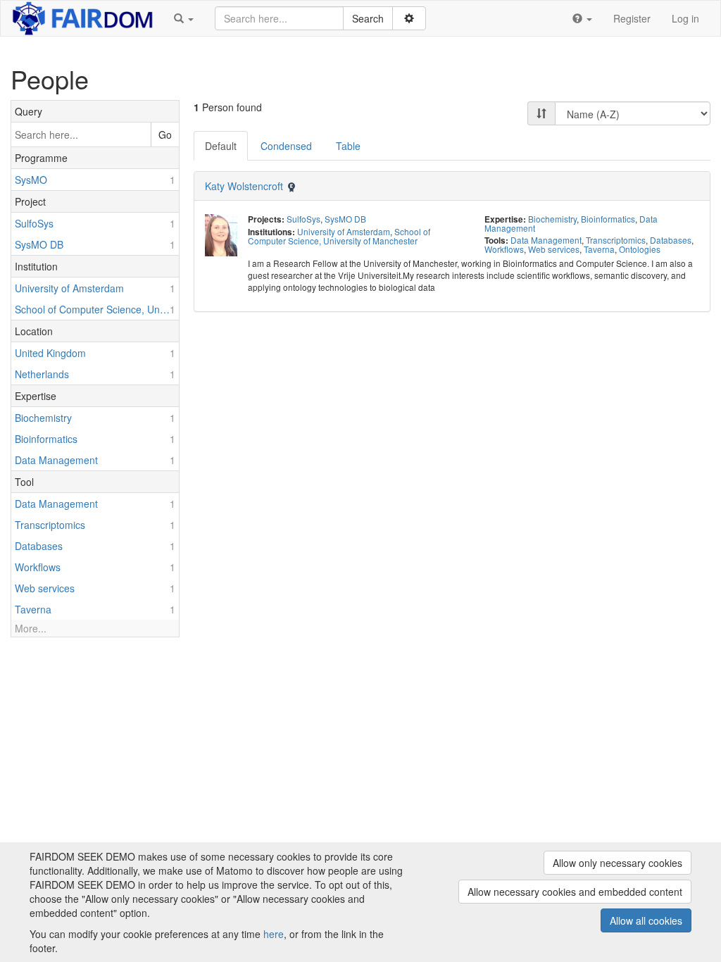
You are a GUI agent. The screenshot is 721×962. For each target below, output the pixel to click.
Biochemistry (552, 219)
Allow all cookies (646, 920)
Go (165, 134)
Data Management (546, 240)
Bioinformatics (608, 219)
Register (632, 18)
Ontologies (639, 249)
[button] (183, 18)
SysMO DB (345, 219)
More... (30, 628)
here (273, 934)
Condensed (286, 146)
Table (348, 146)
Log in (685, 18)
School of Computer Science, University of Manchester (339, 235)
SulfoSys (303, 219)
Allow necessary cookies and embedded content (575, 892)
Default (221, 146)
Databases (670, 240)
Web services (553, 249)
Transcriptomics (616, 240)
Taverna (599, 249)
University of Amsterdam (343, 231)
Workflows (504, 249)
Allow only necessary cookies (617, 863)
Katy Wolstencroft (244, 186)
